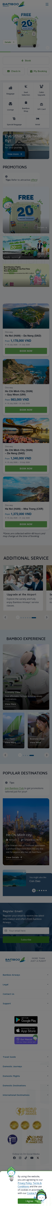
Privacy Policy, (25, 1183)
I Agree (29, 1201)
